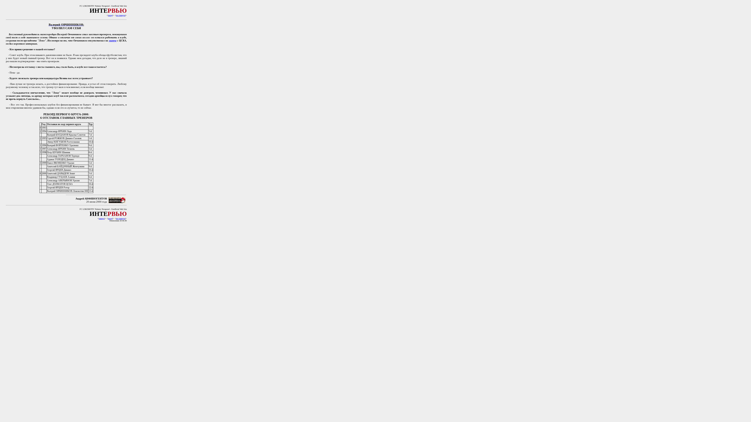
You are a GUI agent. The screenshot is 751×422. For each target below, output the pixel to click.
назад (110, 15)
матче (113, 40)
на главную (120, 15)
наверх (101, 218)
